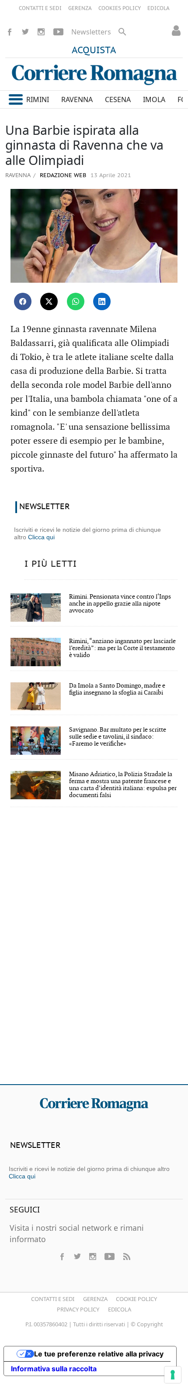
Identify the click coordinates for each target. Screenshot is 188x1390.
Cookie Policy (136, 1299)
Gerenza (95, 1299)
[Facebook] (9, 31)
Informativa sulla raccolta (54, 1368)
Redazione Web (62, 175)
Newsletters (91, 32)
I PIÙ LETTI (50, 564)
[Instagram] (41, 31)
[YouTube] (58, 31)
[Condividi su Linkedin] (101, 301)
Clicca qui (41, 537)
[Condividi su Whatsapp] (75, 301)
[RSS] (126, 1256)
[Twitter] (25, 31)
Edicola (119, 1309)
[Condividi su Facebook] (22, 301)
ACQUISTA (94, 50)
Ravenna (18, 175)
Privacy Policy (78, 1309)
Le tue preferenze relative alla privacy (99, 1353)
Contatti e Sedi (52, 1299)
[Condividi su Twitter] (48, 301)
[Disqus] (94, 951)
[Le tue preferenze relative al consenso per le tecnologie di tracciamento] (172, 1374)
